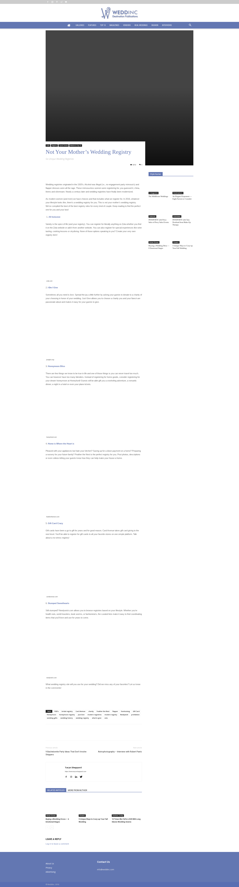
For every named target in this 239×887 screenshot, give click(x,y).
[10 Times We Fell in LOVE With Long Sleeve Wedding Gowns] (127, 806)
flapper (115, 711)
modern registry (111, 715)
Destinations (178, 193)
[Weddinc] (119, 13)
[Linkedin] (77, 777)
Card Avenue (80, 711)
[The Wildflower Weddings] (159, 187)
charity (91, 711)
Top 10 (103, 25)
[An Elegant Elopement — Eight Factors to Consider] (182, 187)
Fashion (154, 25)
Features (92, 25)
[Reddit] (61, 2)
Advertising (50, 872)
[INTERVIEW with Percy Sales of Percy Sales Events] (159, 210)
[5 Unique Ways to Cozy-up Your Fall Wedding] (94, 806)
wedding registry (82, 718)
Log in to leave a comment (57, 844)
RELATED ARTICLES (56, 790)
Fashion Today (118, 815)
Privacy (49, 867)
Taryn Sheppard (73, 767)
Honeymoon (51, 715)
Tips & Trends (63, 145)
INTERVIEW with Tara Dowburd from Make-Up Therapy (181, 222)
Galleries (80, 25)
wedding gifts (52, 718)
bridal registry (67, 711)
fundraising (125, 711)
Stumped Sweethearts (58, 603)
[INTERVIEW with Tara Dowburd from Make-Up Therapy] (182, 210)
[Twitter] (82, 777)
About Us (50, 863)
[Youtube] (66, 2)
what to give (96, 718)
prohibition (135, 715)
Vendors (127, 25)
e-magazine (153, 193)
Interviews (167, 25)
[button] (190, 25)
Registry (54, 145)
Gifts (48, 145)
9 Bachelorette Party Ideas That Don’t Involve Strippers (66, 753)
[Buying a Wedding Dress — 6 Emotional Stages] (61, 806)
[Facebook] (48, 2)
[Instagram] (52, 2)
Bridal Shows (51, 815)
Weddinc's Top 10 (75, 145)
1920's (56, 711)
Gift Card (136, 711)
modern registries (95, 715)
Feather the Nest (103, 711)
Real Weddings (141, 25)
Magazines (114, 25)
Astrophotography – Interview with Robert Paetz (120, 751)
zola (106, 718)
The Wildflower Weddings (158, 196)
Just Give (81, 715)
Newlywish (124, 715)
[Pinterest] (57, 2)
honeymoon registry (67, 715)
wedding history (66, 718)
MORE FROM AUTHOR (77, 790)
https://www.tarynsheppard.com (75, 771)
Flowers (82, 815)
